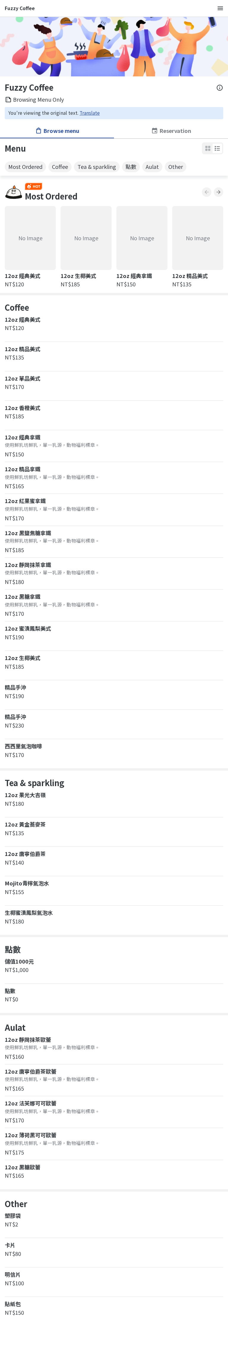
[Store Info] (219, 87)
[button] (217, 148)
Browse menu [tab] (61, 130)
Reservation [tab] (175, 130)
